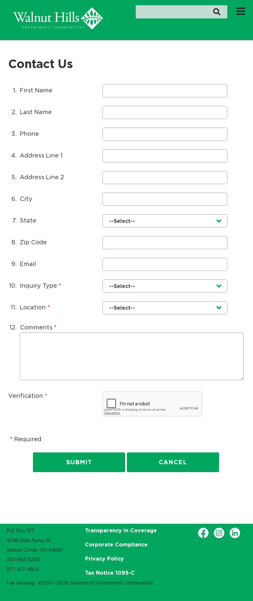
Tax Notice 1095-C (110, 573)
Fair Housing (20, 583)
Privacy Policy (104, 559)
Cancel (173, 462)
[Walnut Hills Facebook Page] (203, 533)
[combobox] (164, 221)
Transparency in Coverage (121, 530)
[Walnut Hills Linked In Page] (235, 533)
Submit (79, 462)
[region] (58, 18)
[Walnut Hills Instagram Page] (219, 533)
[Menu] (241, 11)
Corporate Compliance (116, 544)
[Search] (216, 11)
